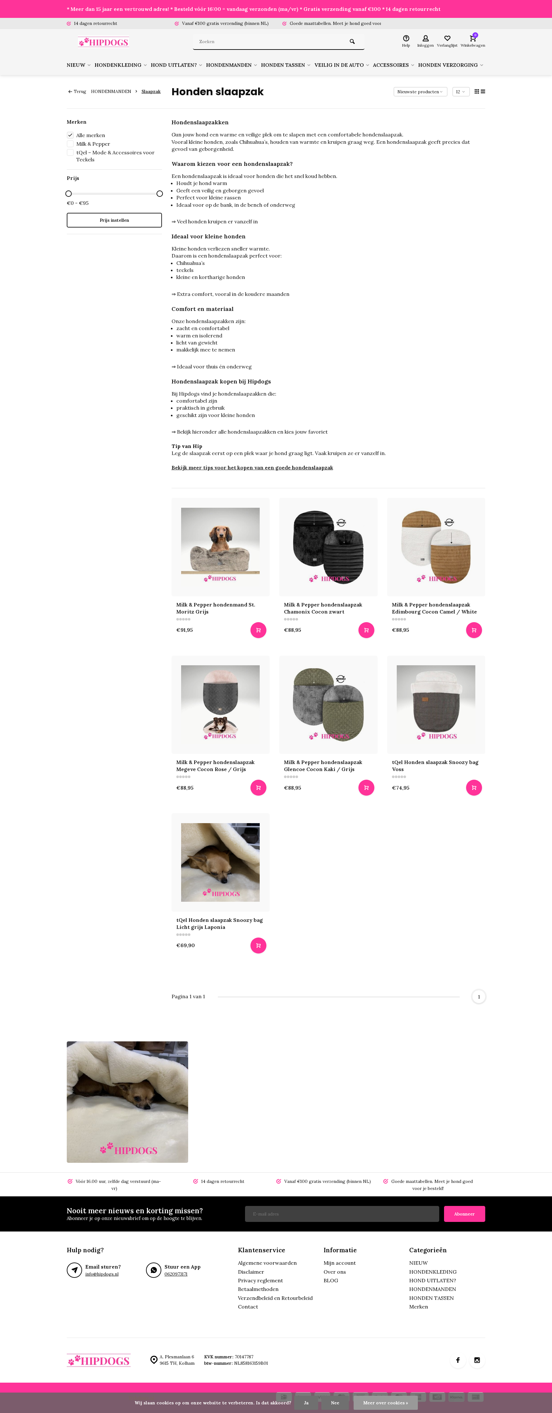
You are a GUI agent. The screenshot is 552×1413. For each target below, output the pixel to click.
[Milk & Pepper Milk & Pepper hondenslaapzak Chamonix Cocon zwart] (328, 547)
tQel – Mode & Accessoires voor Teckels (115, 156)
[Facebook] (458, 1360)
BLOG (331, 1280)
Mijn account (340, 1263)
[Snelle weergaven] (258, 630)
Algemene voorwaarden (267, 1263)
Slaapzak (151, 91)
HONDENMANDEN (229, 65)
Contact (248, 1306)
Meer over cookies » (385, 1403)
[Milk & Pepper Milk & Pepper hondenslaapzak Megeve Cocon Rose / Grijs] (221, 705)
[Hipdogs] (105, 41)
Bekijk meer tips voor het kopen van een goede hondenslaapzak (252, 467)
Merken (418, 1306)
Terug (80, 91)
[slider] (68, 193)
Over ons (335, 1272)
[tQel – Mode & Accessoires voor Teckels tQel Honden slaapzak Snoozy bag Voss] (436, 705)
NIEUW (76, 65)
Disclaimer (251, 1272)
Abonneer (464, 1214)
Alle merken (90, 135)
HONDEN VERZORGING (448, 65)
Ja (306, 1403)
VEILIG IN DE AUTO (339, 65)
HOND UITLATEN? (174, 65)
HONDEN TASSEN (283, 65)
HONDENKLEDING (118, 65)
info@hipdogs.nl (102, 1274)
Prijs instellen (114, 220)
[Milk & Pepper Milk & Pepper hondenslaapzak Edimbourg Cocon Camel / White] (436, 547)
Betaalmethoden (258, 1289)
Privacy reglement (260, 1280)
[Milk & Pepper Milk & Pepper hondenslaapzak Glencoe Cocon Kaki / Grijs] (328, 705)
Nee (335, 1403)
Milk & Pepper (93, 144)
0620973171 (176, 1274)
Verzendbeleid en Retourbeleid (275, 1298)
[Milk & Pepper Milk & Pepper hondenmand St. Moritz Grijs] (221, 547)
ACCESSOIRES (391, 65)
